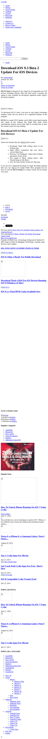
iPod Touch (14, 697)
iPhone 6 (17, 683)
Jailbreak (8, 699)
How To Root (15, 717)
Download (9, 209)
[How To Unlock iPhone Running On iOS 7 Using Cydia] (19, 503)
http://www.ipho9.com (9, 238)
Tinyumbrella (14, 707)
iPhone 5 (17, 689)
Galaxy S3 (13, 725)
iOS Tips (8, 731)
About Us (8, 21)
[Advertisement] (19, 35)
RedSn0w (13, 705)
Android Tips (14, 715)
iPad (8, 438)
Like (6, 415)
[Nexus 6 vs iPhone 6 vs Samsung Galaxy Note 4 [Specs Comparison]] (6, 532)
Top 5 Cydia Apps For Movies (14, 555)
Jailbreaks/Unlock (13, 440)
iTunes (7, 733)
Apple (7, 6)
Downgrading (15, 709)
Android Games (15, 719)
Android (8, 11)
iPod (8, 670)
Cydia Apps (14, 729)
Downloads (9, 727)
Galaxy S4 (13, 723)
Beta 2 (7, 207)
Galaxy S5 (13, 721)
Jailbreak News (15, 703)
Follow (13, 417)
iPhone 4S (18, 691)
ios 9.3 (7, 211)
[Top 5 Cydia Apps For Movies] (6, 551)
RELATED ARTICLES (10, 248)
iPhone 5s (17, 685)
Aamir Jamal (7, 77)
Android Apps (15, 713)
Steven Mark (5, 514)
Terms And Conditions (13, 27)
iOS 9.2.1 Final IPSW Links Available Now (20, 291)
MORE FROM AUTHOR (29, 248)
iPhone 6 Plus (19, 681)
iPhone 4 (17, 693)
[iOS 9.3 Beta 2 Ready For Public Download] (7, 253)
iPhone (7, 8)
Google (8, 13)
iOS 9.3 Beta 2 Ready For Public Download (24, 234)
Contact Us (9, 23)
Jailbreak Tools (15, 701)
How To (9, 434)
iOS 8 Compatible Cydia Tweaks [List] (18, 579)
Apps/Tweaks (10, 10)
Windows (8, 17)
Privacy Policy (10, 25)
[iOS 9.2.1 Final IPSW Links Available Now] (5, 287)
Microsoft (8, 15)
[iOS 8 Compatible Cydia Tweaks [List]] (6, 575)
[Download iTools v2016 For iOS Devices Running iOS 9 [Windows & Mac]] (13, 276)
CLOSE (4, 2)
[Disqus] (24, 322)
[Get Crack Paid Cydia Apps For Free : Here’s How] (9, 562)
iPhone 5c (17, 687)
